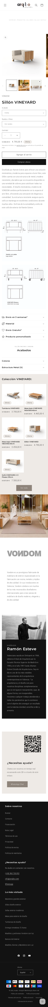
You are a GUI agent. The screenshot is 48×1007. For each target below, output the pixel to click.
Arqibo (16, 990)
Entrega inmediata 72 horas (15, 928)
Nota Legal (9, 830)
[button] (5, 5)
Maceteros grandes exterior (15, 899)
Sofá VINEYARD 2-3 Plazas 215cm (10, 476)
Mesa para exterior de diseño (16, 916)
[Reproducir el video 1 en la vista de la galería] (36, 85)
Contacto (8, 819)
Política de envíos (12, 847)
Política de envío (28, 997)
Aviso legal (39, 997)
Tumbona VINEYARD (11, 408)
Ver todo (24, 488)
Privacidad (9, 842)
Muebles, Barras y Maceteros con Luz (19, 945)
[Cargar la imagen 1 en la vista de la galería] (11, 85)
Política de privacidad (32, 994)
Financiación (10, 824)
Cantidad (5, 130)
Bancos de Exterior (12, 939)
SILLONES (29, 20)
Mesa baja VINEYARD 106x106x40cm (11, 443)
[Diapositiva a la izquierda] (3, 86)
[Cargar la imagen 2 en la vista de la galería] (23, 85)
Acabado (5, 108)
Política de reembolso (13, 853)
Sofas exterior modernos (14, 910)
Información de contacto (25, 1001)
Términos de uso (11, 836)
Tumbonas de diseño (13, 922)
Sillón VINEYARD (31, 442)
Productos (21, 20)
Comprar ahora (24, 162)
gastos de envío (21, 145)
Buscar (7, 813)
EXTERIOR (12, 20)
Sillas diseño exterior (13, 905)
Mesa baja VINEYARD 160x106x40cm (33, 409)
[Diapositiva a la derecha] (45, 86)
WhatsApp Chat (17, 784)
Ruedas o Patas (7, 119)
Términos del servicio (14, 997)
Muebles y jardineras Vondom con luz (19, 933)
